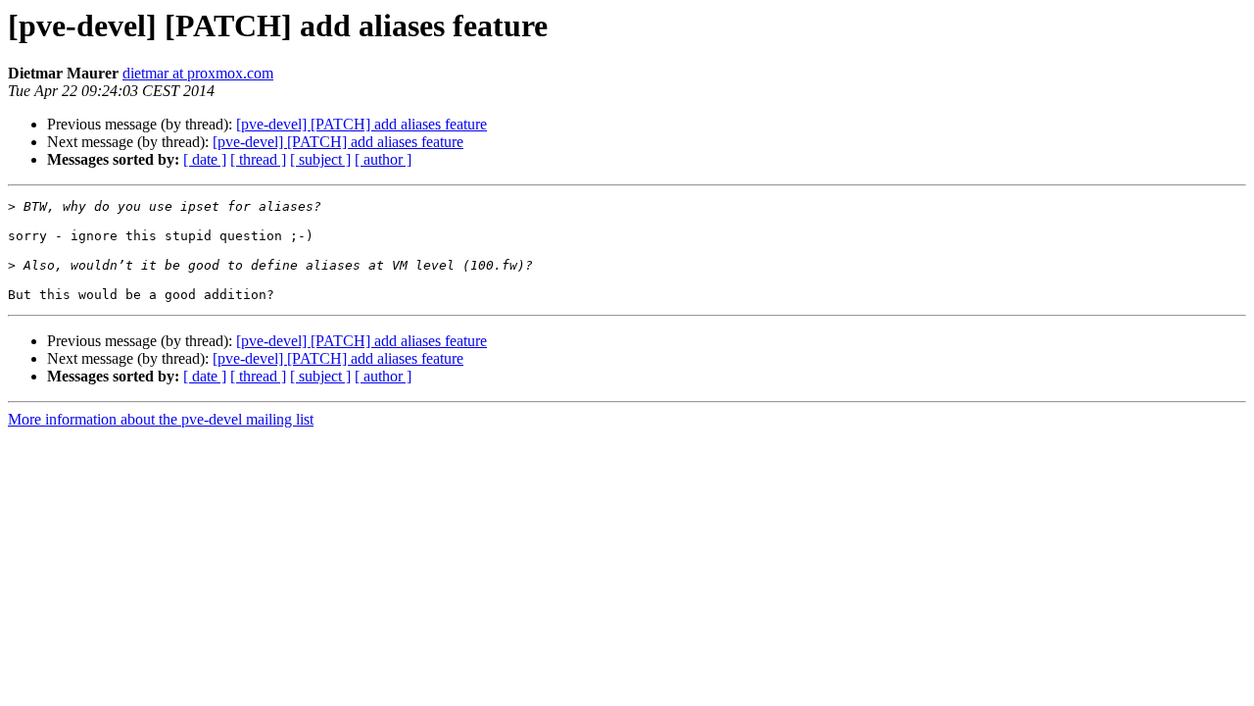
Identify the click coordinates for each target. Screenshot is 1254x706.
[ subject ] (320, 159)
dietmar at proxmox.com (197, 73)
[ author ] (383, 159)
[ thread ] (258, 159)
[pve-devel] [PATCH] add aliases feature (361, 124)
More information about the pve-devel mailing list (161, 419)
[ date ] (204, 159)
